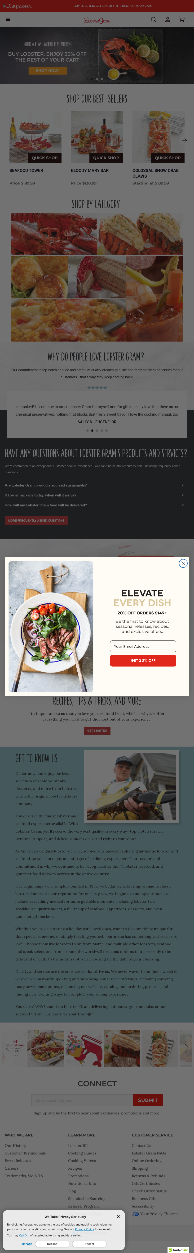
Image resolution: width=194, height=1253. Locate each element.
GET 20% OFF (143, 660)
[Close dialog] (183, 563)
